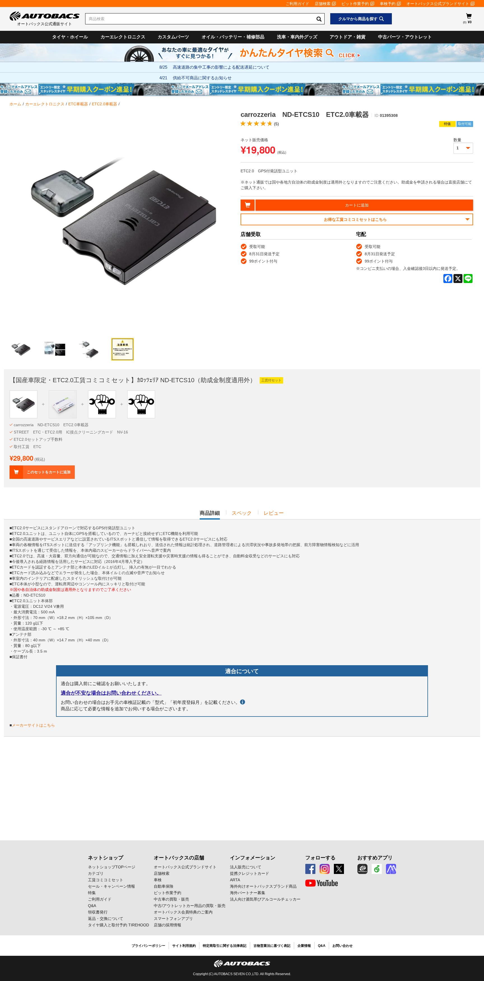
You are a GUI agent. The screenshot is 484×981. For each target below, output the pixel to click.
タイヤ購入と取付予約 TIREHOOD (118, 925)
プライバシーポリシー (148, 946)
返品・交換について (105, 918)
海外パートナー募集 (247, 892)
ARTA (235, 880)
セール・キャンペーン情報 (111, 886)
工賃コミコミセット (105, 880)
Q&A (92, 905)
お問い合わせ (342, 946)
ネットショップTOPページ (111, 867)
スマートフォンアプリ (173, 918)
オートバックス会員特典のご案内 (183, 912)
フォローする (320, 858)
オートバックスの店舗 (179, 858)
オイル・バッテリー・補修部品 (233, 36)
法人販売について (245, 867)
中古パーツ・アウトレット (405, 36)
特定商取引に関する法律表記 (224, 946)
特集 (92, 892)
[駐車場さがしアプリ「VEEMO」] (377, 869)
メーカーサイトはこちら (33, 725)
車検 (158, 880)
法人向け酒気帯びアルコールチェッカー (265, 899)
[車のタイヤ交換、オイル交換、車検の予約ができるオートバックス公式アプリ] (362, 869)
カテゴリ (96, 873)
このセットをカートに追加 (49, 472)
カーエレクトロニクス (123, 36)
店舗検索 (323, 3)
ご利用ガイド (297, 3)
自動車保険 (163, 886)
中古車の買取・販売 (171, 899)
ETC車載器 (78, 104)
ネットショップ (105, 858)
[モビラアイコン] (391, 869)
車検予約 (387, 3)
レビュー (274, 513)
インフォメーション (252, 858)
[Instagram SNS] (325, 869)
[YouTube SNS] (321, 883)
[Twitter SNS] (339, 869)
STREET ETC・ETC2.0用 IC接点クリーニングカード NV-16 (71, 432)
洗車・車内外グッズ (297, 36)
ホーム (15, 104)
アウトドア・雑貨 (348, 36)
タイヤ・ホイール (70, 36)
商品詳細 (210, 515)
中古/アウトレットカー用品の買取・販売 (189, 905)
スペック (242, 513)
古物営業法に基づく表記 (271, 946)
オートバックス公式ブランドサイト (437, 3)
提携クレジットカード (249, 873)
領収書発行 (98, 912)
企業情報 (304, 946)
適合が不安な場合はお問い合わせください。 (111, 693)
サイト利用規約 (184, 946)
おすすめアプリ (375, 858)
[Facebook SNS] (310, 869)
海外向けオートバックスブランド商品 (263, 886)
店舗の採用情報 (167, 925)
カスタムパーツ (173, 36)
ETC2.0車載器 (104, 104)
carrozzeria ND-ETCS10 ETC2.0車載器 (51, 425)
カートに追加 (357, 205)
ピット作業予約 (355, 3)
